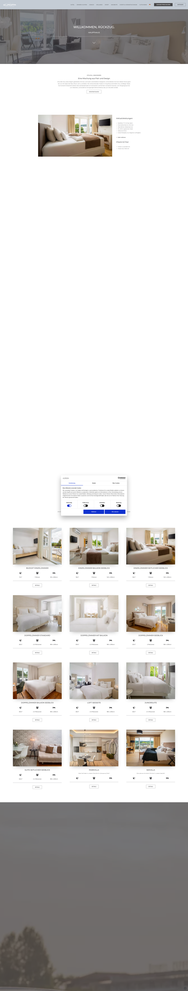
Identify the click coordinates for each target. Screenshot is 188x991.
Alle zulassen (115, 511)
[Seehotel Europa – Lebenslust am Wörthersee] (9, 4)
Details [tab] (94, 483)
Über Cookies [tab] (116, 483)
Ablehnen (93, 511)
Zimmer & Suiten (82, 4)
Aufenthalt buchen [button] (94, 91)
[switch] (86, 505)
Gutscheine (143, 4)
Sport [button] (107, 4)
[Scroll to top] (185, 988)
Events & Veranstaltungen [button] (128, 4)
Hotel (72, 4)
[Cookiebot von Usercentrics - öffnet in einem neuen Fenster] (119, 478)
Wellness (99, 4)
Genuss (91, 4)
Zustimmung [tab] (72, 483)
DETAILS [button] (37, 585)
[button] (94, 42)
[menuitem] (72, 4)
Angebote (114, 4)
